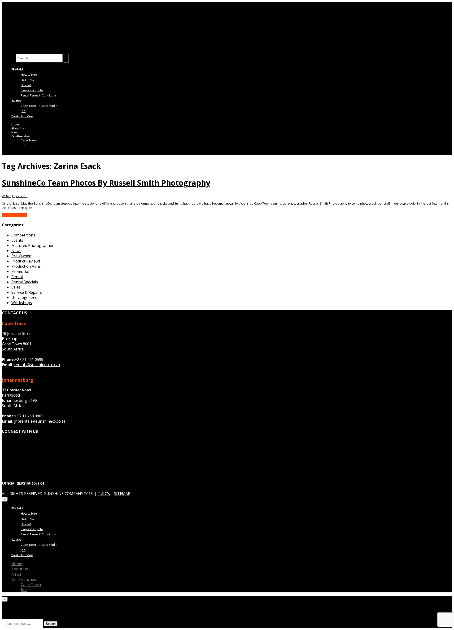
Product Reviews (25, 261)
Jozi (23, 111)
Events (17, 240)
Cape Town (28, 140)
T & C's (104, 493)
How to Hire (29, 75)
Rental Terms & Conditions (39, 95)
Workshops (21, 302)
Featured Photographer (32, 245)
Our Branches (20, 136)
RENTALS (17, 69)
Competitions (23, 235)
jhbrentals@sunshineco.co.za (39, 421)
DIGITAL (26, 85)
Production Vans (22, 116)
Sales (16, 287)
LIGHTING (27, 80)
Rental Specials (24, 281)
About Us (17, 128)
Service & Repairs (26, 292)
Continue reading (14, 215)
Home (15, 124)
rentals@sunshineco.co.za (37, 364)
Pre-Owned (21, 255)
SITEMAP (122, 493)
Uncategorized (24, 297)
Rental (17, 276)
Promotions (21, 271)
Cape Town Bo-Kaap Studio (39, 106)
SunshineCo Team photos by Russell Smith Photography (106, 182)
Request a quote (32, 90)
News (15, 132)
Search (8, 58)
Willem (6, 196)
